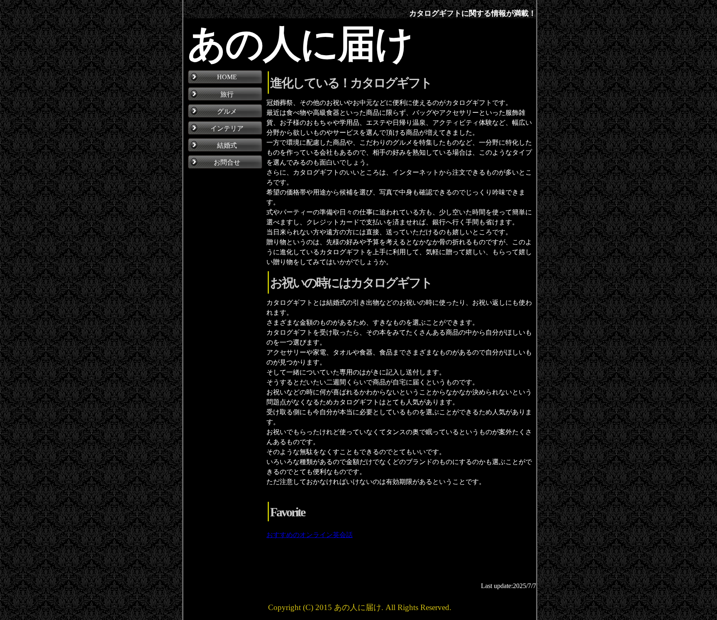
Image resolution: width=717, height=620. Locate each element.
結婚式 (227, 145)
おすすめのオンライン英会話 (309, 534)
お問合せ (227, 162)
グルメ (227, 111)
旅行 (227, 94)
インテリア (227, 128)
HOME (227, 76)
